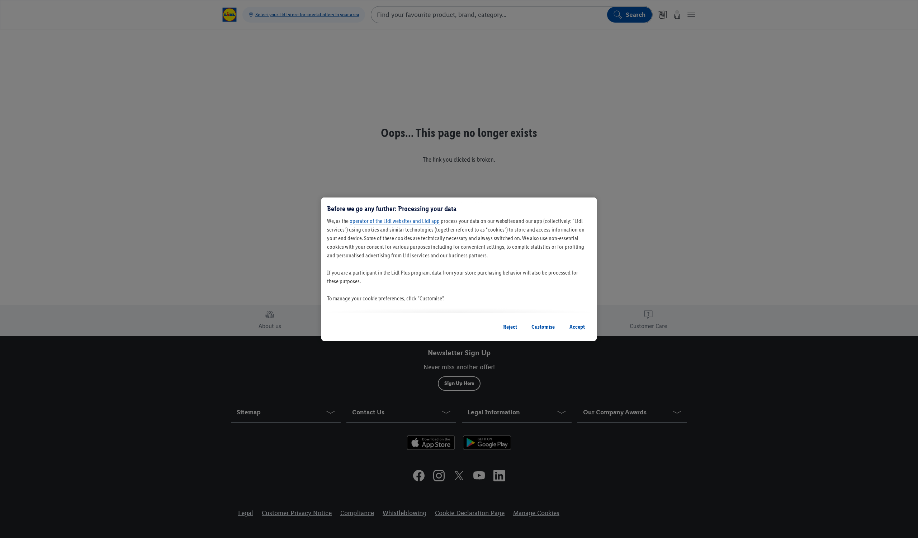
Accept (577, 326)
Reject (510, 326)
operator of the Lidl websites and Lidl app (395, 221)
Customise (543, 326)
